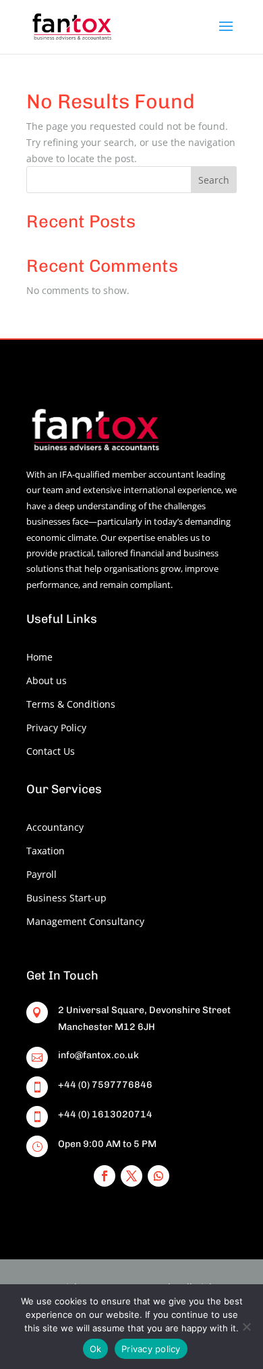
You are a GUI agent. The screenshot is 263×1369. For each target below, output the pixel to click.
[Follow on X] (131, 1176)
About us (46, 680)
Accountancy (55, 827)
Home (39, 657)
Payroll (41, 874)
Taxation (45, 850)
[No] (246, 1326)
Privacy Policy (56, 727)
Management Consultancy (85, 921)
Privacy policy (151, 1348)
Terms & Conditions (70, 704)
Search (213, 180)
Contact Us (50, 751)
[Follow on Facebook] (104, 1176)
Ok (96, 1348)
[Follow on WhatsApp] (158, 1176)
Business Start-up (66, 897)
